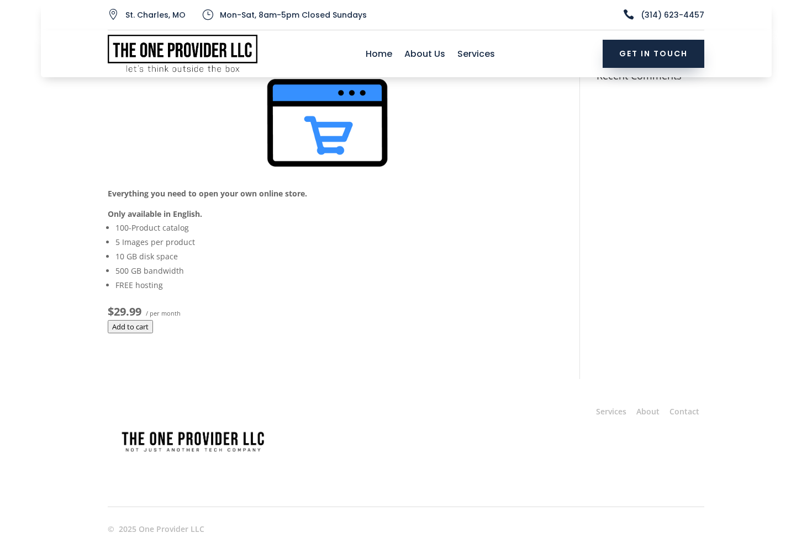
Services (476, 55)
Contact (684, 411)
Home (379, 55)
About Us (424, 55)
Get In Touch (653, 53)
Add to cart (130, 327)
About (648, 411)
